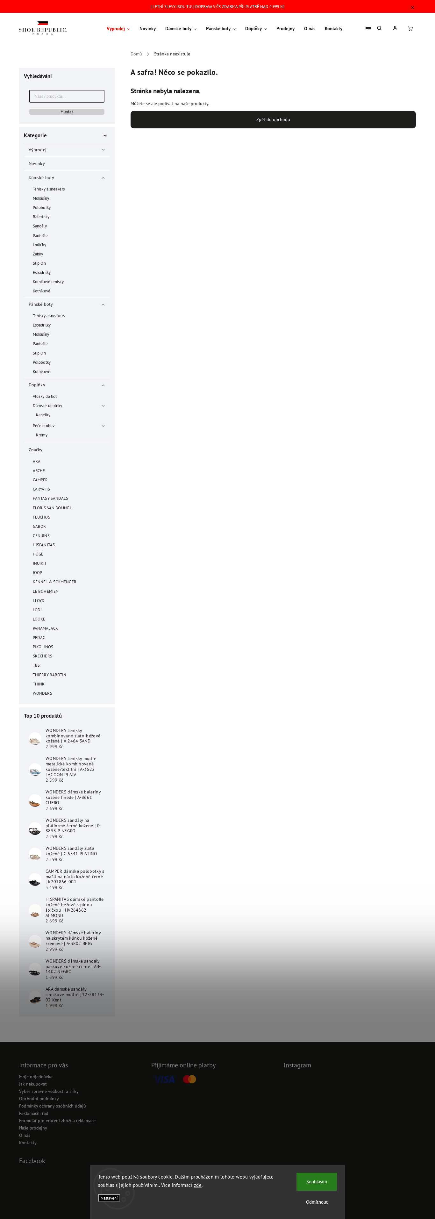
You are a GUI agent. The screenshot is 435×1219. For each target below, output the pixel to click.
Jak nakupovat (33, 1084)
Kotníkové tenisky (48, 281)
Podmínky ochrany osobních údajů (52, 1106)
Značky (36, 450)
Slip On (39, 263)
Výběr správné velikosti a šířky (49, 1091)
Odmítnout (317, 1202)
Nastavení (109, 1198)
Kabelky (43, 414)
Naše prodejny (33, 1128)
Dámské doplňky (47, 405)
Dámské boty (41, 177)
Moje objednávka (36, 1076)
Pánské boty (41, 304)
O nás (24, 1135)
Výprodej (37, 150)
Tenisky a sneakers (49, 188)
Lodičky (39, 244)
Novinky (37, 163)
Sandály (40, 225)
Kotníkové (41, 290)
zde (198, 1185)
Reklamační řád (33, 1113)
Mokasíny (41, 198)
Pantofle (40, 235)
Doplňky (37, 385)
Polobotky (42, 207)
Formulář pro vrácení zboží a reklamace (57, 1120)
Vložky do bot (45, 396)
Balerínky (41, 216)
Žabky (38, 253)
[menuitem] (121, 29)
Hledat (67, 112)
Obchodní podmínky (39, 1098)
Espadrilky (42, 272)
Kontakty (28, 1142)
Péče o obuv (43, 425)
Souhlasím (316, 1182)
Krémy (42, 434)
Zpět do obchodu (273, 119)
